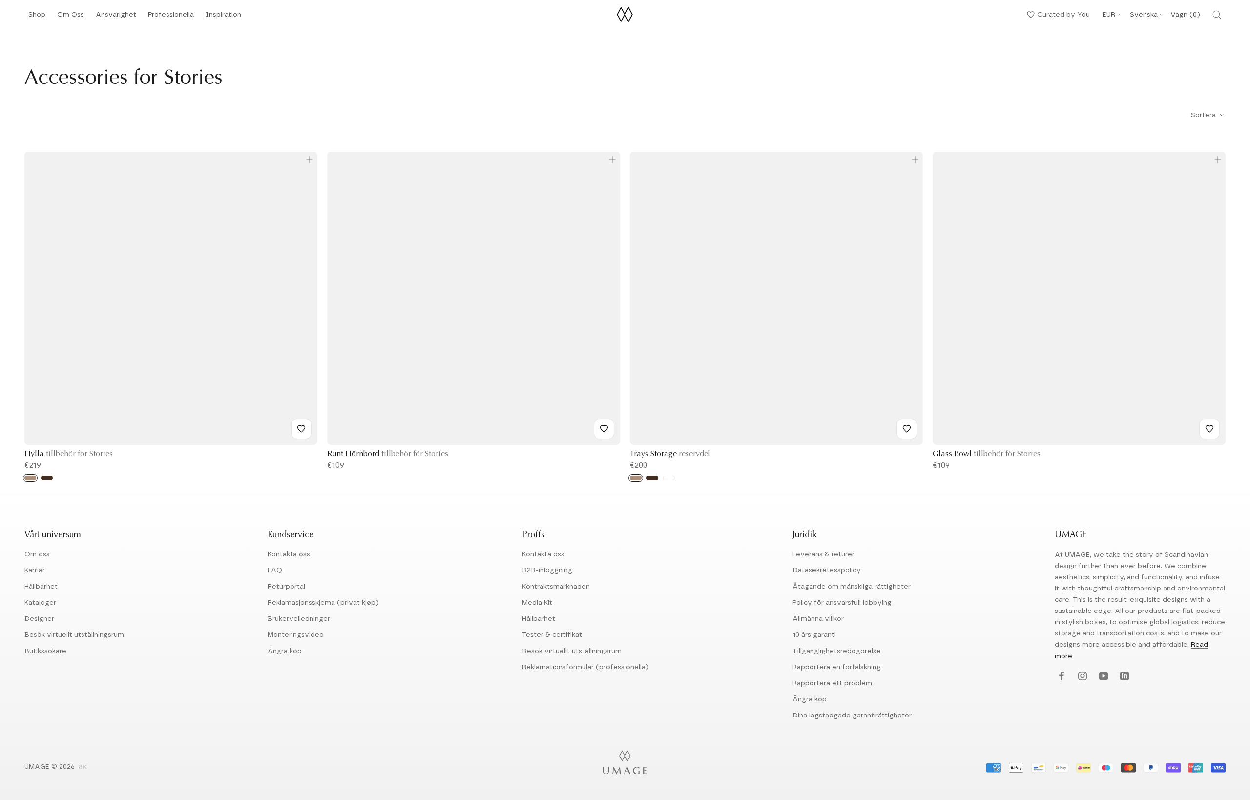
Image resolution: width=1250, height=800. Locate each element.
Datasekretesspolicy (826, 570)
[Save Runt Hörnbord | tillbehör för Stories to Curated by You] (604, 429)
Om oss (37, 554)
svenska (1144, 14)
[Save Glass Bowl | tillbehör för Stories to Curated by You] (1209, 429)
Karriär (34, 570)
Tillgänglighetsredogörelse (836, 651)
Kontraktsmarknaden (556, 586)
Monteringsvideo (296, 635)
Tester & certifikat (552, 635)
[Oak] (30, 478)
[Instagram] (1081, 676)
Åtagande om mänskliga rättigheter (851, 586)
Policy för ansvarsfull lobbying (842, 602)
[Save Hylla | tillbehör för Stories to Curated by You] (301, 429)
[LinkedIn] (1123, 676)
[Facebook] (1060, 676)
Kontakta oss (289, 554)
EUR (1109, 14)
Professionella (171, 17)
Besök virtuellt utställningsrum (74, 635)
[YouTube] (1102, 676)
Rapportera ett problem (832, 683)
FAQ (275, 570)
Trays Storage (670, 454)
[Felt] (669, 478)
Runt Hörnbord (387, 454)
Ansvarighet (116, 17)
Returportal (286, 586)
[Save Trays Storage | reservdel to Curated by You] (906, 429)
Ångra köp (285, 651)
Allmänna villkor (818, 618)
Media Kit (537, 602)
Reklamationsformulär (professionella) (585, 667)
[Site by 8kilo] (83, 768)
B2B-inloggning (547, 570)
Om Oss (70, 17)
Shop (36, 17)
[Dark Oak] (47, 478)
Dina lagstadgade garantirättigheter (852, 715)
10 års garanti (814, 635)
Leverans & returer (823, 554)
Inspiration (223, 17)
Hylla (68, 454)
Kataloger (40, 602)
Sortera (1204, 115)
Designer (39, 618)
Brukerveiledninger (299, 618)
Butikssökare (45, 651)
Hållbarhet (41, 586)
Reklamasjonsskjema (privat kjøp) (323, 602)
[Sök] (1217, 14)
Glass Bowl (987, 454)
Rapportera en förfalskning (836, 667)
